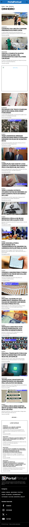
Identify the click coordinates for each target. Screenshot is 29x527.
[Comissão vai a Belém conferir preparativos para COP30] (14, 18)
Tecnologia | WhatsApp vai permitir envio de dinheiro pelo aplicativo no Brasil (13, 381)
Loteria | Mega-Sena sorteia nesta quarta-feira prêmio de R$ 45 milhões (14, 407)
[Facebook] (3, 506)
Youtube (8, 519)
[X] (3, 514)
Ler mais (14, 417)
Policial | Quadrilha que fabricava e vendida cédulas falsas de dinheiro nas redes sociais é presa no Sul (13, 301)
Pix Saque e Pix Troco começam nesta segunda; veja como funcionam (14, 111)
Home (3, 6)
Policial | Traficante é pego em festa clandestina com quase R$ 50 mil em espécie (14, 355)
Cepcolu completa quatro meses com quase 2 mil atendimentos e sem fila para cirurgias (14, 55)
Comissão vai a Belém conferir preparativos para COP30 (14, 29)
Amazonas (4, 51)
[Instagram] (3, 510)
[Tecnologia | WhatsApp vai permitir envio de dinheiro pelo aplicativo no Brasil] (14, 369)
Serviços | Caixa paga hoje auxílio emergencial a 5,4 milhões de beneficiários (12, 328)
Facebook (8, 505)
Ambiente (4, 27)
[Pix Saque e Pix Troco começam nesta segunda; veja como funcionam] (14, 99)
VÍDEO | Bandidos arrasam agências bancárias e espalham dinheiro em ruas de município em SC (14, 138)
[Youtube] (3, 519)
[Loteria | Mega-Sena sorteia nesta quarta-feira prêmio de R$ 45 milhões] (14, 396)
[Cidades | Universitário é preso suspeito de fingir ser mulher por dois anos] (14, 262)
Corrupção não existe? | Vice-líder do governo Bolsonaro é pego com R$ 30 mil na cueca (14, 165)
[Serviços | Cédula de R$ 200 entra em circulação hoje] (14, 208)
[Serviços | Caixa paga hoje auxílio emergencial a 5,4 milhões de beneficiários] (14, 317)
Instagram (9, 510)
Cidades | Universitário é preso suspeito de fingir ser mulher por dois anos (14, 274)
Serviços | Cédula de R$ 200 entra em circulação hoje (12, 219)
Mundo (3, 134)
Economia (4, 107)
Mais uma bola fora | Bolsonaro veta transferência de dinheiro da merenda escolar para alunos (14, 245)
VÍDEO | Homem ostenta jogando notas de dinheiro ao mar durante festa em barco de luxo (14, 192)
